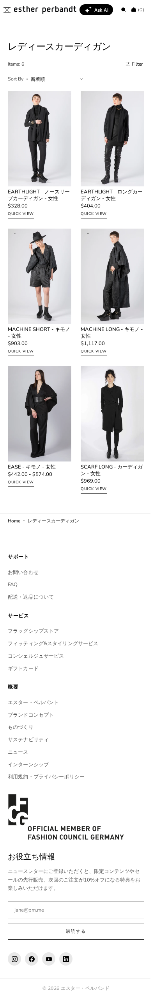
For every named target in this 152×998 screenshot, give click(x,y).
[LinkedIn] (65, 959)
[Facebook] (31, 959)
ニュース (18, 751)
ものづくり (21, 727)
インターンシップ (28, 764)
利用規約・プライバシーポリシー (46, 776)
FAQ (13, 584)
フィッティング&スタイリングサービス (53, 643)
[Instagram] (14, 959)
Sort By (15, 79)
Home (14, 507)
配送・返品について (31, 597)
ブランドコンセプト (31, 714)
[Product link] (38, 153)
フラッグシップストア (33, 631)
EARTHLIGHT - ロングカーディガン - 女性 (106, 191)
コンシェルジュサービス (36, 655)
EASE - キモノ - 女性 (32, 454)
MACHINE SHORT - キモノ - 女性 (36, 324)
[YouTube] (48, 959)
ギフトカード (23, 668)
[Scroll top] (134, 986)
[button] (7, 10)
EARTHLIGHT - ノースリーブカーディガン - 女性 (36, 191)
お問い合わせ (23, 572)
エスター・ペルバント (33, 702)
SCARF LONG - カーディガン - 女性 (106, 457)
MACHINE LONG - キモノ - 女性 (107, 324)
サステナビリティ (28, 739)
